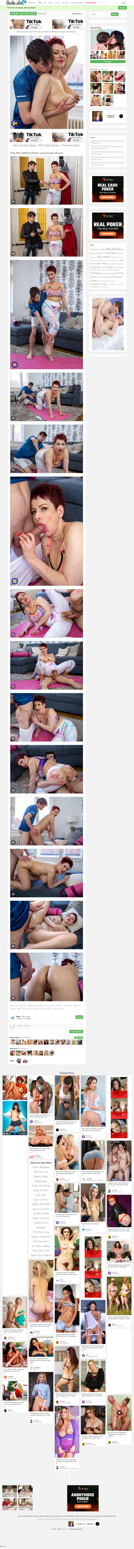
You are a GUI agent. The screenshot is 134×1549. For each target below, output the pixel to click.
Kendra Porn (41, 1222)
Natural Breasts (117, 267)
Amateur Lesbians (117, 1192)
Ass (100, 249)
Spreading (112, 281)
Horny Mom (68, 1005)
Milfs (19, 1009)
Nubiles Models (64, 1343)
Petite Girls (63, 1223)
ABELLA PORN (41, 1204)
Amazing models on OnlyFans (94, 1180)
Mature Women (64, 1130)
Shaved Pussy (47, 1009)
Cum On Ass (50, 1005)
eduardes (114, 1190)
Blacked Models (38, 1122)
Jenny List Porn (41, 1209)
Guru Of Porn (41, 1190)
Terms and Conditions (44, 1519)
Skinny (99, 281)
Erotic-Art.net (65, 1529)
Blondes (111, 253)
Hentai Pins (85, 1519)
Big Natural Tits (100, 253)
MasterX (114, 1324)
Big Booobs (14, 1005)
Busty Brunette (99, 260)
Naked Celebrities (41, 1236)
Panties (95, 273)
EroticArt (88, 1229)
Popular (57, 3)
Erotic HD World (41, 1185)
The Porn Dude (41, 1232)
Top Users (65, 3)
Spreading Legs (98, 283)
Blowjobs (31, 1005)
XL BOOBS (37, 1156)
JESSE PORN (41, 1213)
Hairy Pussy (63, 1281)
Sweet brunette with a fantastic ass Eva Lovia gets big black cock (107, 142)
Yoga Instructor (59, 1009)
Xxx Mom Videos (41, 1246)
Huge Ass (36, 1369)
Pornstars (112, 273)
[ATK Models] (25, 1061)
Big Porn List (41, 1171)
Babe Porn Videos (41, 1255)
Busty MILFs (89, 1137)
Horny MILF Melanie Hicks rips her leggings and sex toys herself (107, 153)
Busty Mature (39, 1005)
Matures (13, 1009)
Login (123, 3)
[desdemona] (18, 1061)
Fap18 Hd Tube (40, 1250)
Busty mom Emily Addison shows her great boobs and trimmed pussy (107, 164)
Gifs (44, 3)
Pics (40, 3)
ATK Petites (37, 1333)
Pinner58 (36, 1121)
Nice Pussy (100, 270)
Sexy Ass (107, 276)
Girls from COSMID (65, 1403)
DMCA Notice (75, 1519)
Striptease (114, 284)
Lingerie (120, 264)
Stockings (109, 284)
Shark (61, 1280)
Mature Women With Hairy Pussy (69, 1468)
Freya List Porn (41, 1218)
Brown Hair (93, 257)
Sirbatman (115, 1236)
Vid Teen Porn (41, 1241)
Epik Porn (41, 1195)
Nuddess (41, 1227)
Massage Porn (116, 1443)
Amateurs (94, 249)
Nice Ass (93, 270)
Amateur (114, 1238)
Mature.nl (77, 1005)
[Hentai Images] (15, 1087)
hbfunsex (62, 1129)
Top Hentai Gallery (77, 3)
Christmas (10, 1411)
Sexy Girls (89, 1231)
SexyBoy (62, 1179)
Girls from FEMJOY (91, 1445)
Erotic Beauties (41, 1167)
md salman (11, 1337)
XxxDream (10, 1376)
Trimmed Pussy (103, 287)
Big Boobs (114, 249)
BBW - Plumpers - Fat (118, 1326)
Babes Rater (41, 1176)
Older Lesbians (12, 1339)
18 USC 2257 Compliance (61, 1519)
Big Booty (23, 1005)
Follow (79, 1017)
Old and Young (27, 1009)
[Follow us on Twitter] (98, 2)
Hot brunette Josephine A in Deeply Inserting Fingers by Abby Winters (106, 147)
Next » (67, 1475)
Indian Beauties (12, 1378)
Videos (50, 3)
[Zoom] (29, 13)
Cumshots (59, 1005)
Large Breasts (112, 264)
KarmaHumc (89, 1179)
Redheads (37, 1009)
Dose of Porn (41, 1199)
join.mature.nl (77, 14)
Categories (31, 3)
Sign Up (122, 8)
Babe (104, 249)
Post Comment (76, 1032)
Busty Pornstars (38, 1157)
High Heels (101, 263)
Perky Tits (103, 273)
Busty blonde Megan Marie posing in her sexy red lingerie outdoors (107, 158)
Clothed (111, 260)
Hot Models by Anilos (92, 1356)
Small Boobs (106, 281)
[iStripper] (15, 1118)
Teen (118, 284)
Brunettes (104, 257)
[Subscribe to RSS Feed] (101, 2)
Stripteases (93, 1519)
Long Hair (95, 267)
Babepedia (41, 1181)
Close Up (106, 260)
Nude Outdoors (114, 270)
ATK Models (37, 1331)
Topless (96, 286)
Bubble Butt (114, 257)
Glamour (116, 260)
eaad (87, 1355)
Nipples (106, 270)
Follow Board (78, 1038)
